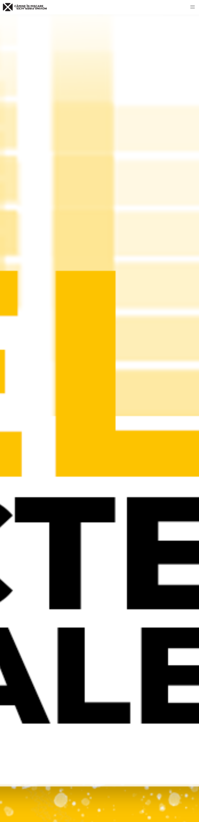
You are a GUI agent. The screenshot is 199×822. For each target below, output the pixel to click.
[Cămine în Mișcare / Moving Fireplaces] (25, 7)
